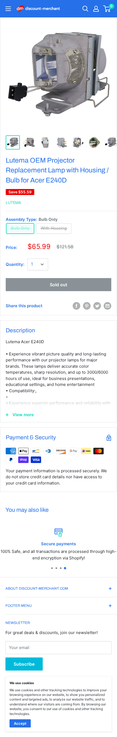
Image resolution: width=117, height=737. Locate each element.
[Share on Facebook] (76, 306)
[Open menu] (8, 9)
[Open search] (85, 9)
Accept (20, 723)
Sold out (58, 284)
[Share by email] (107, 306)
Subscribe (24, 664)
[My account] (96, 9)
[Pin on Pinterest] (87, 306)
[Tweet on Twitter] (97, 306)
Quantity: (15, 264)
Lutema (13, 202)
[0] (107, 8)
